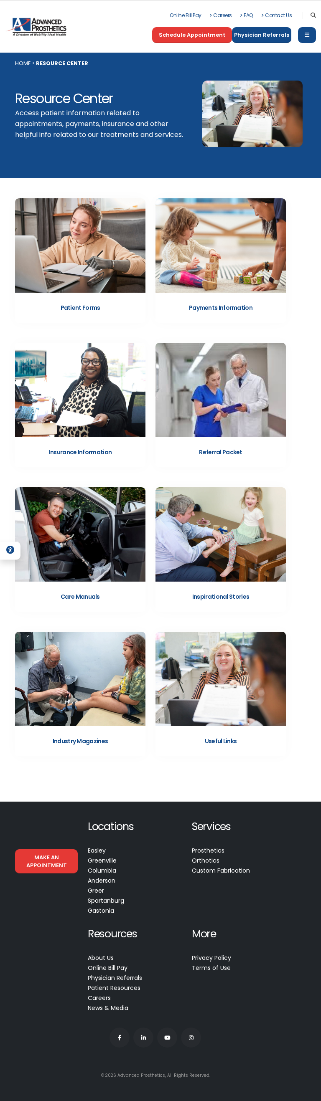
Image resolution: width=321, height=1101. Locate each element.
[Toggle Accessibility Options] (10, 550)
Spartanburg (106, 900)
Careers (222, 15)
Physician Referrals (261, 34)
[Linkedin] (143, 1038)
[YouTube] (167, 1038)
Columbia (102, 870)
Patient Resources (114, 988)
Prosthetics (208, 850)
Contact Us (278, 15)
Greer (96, 890)
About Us (101, 958)
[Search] (313, 15)
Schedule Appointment (192, 34)
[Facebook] (120, 1038)
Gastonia (101, 910)
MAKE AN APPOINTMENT (46, 861)
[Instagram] (191, 1038)
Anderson (101, 880)
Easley (97, 850)
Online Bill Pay (185, 15)
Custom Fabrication (221, 870)
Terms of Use (211, 968)
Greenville (102, 860)
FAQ (248, 15)
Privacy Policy (211, 958)
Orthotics (205, 860)
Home (23, 63)
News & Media (108, 1008)
